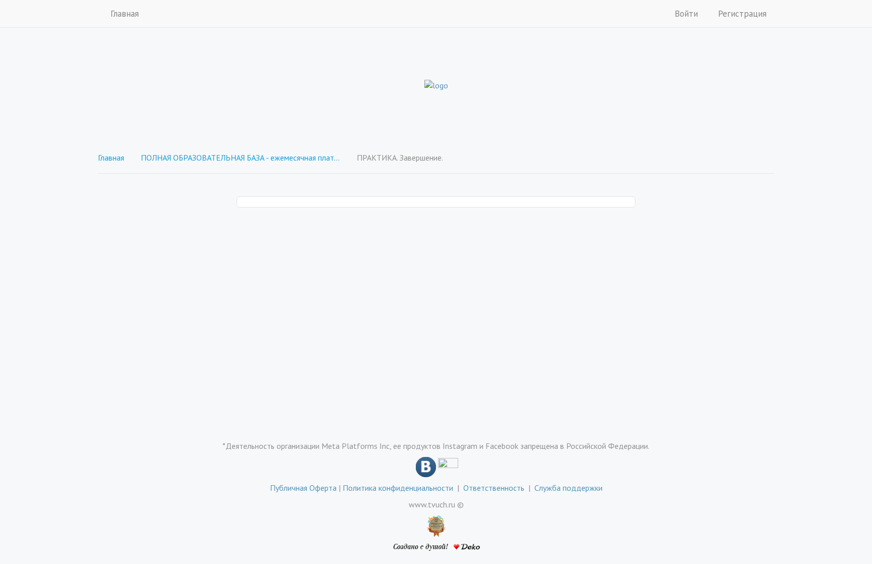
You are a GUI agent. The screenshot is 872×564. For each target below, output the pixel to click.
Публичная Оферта (303, 488)
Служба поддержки (568, 488)
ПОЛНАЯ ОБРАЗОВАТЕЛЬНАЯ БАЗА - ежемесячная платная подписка (242, 157)
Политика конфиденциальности (398, 488)
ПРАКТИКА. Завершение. (400, 157)
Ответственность (495, 488)
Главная (125, 13)
